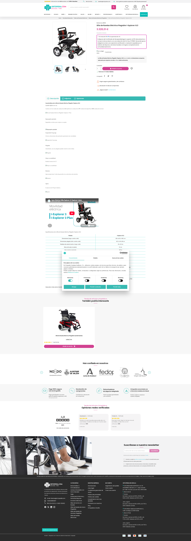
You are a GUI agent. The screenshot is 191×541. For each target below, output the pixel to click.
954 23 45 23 (89, 1)
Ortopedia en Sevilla (94, 508)
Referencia (99, 23)
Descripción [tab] (54, 98)
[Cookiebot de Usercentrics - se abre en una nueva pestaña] (120, 253)
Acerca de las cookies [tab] (118, 258)
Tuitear (108, 76)
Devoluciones (92, 486)
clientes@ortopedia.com (104, 1)
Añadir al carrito (116, 69)
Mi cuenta (135, 9)
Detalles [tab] (95, 258)
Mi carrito (143, 9)
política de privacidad (140, 459)
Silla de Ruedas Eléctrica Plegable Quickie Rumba (69, 335)
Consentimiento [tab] (73, 258)
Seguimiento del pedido (112, 486)
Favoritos (127, 9)
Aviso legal (91, 488)
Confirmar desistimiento (50, 530)
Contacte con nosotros (95, 503)
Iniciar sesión (109, 488)
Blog (89, 506)
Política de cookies (93, 497)
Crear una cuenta (110, 490)
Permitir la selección (95, 286)
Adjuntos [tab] (67, 98)
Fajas (72, 494)
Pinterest (112, 76)
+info (146, 455)
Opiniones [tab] (80, 98)
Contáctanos (112, 90)
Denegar (74, 286)
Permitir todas (117, 286)
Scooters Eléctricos (76, 501)
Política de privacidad (94, 494)
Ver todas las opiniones (62, 428)
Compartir (104, 76)
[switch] (87, 280)
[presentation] (41, 372)
